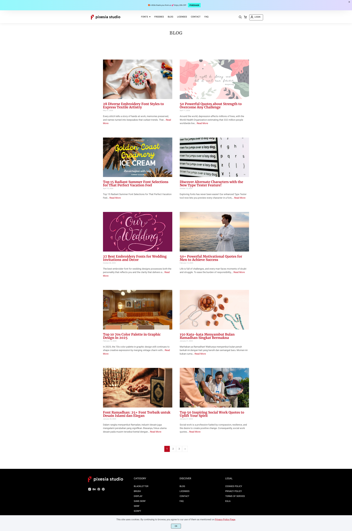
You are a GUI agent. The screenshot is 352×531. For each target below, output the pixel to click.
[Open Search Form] (240, 17)
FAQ (182, 501)
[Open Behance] (94, 490)
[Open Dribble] (98, 490)
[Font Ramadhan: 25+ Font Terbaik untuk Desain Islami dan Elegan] (137, 387)
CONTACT (184, 496)
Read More (202, 123)
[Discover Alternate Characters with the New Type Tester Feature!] (214, 157)
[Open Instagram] (89, 490)
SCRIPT (137, 511)
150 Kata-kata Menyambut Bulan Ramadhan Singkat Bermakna (207, 336)
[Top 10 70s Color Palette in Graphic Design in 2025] (137, 310)
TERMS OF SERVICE (235, 496)
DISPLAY (138, 496)
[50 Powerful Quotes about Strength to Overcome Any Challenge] (214, 79)
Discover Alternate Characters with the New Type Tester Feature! (211, 183)
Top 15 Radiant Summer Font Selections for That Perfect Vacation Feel (135, 183)
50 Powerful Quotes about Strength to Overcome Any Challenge (211, 105)
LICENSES (184, 491)
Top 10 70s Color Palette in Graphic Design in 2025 (132, 336)
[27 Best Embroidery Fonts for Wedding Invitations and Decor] (137, 232)
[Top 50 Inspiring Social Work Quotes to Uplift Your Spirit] (214, 387)
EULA (227, 501)
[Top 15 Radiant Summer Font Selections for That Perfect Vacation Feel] (137, 157)
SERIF (137, 506)
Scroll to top (349, 464)
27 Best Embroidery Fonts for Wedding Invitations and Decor (135, 258)
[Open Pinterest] (103, 490)
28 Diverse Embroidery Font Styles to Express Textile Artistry (133, 105)
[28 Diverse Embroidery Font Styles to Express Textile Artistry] (137, 79)
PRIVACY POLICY (233, 491)
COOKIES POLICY (233, 486)
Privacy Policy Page (225, 519)
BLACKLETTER (141, 486)
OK (176, 526)
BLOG (182, 486)
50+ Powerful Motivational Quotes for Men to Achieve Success (211, 258)
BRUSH (137, 491)
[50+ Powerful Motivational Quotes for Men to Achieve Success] (214, 232)
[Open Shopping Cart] (245, 17)
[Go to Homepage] (105, 21)
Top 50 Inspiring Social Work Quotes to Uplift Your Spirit (212, 414)
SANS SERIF (140, 501)
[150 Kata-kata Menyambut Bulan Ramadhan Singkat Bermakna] (214, 310)
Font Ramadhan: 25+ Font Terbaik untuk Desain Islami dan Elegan (136, 414)
